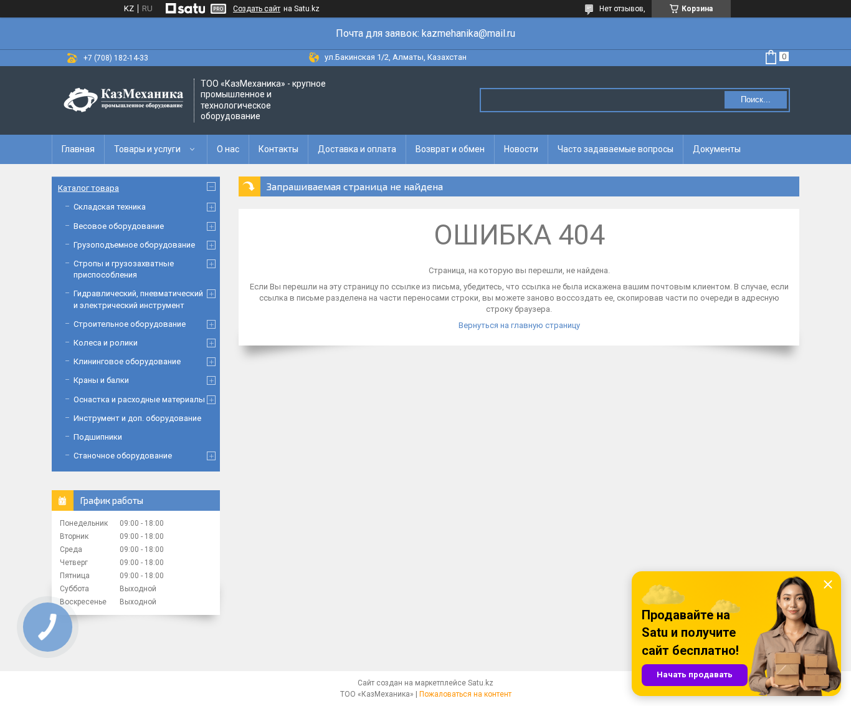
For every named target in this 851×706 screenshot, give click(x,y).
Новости (521, 149)
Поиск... (756, 99)
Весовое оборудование (119, 226)
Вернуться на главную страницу (519, 325)
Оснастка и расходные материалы (139, 399)
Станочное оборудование (123, 455)
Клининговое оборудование (127, 361)
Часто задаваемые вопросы (615, 149)
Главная (78, 149)
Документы (717, 149)
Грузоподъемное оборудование (134, 244)
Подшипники (98, 437)
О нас (228, 149)
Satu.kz (480, 683)
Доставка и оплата (357, 149)
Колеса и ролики (106, 342)
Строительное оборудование (130, 324)
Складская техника (110, 206)
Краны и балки (101, 380)
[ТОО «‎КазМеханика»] (123, 100)
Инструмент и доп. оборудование (137, 418)
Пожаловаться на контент (465, 694)
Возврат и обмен (450, 149)
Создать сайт (256, 8)
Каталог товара (88, 188)
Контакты (278, 149)
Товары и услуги (147, 149)
